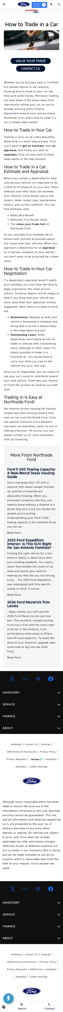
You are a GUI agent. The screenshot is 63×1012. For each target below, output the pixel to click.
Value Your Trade (31, 61)
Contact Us (30, 69)
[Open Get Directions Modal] (51, 4)
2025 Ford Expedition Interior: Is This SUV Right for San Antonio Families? (29, 544)
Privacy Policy (48, 752)
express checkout (20, 421)
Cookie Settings (39, 766)
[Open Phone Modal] (59, 4)
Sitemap (45, 744)
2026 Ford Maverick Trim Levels (28, 604)
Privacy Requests (16, 759)
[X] (12, 679)
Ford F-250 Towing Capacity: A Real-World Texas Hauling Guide (31, 473)
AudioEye (16, 744)
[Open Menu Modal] (4, 4)
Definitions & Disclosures (21, 752)
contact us (20, 435)
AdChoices (36, 969)
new (40, 82)
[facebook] (50, 679)
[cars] (25, 679)
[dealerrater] (38, 679)
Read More (14, 532)
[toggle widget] (8, 998)
